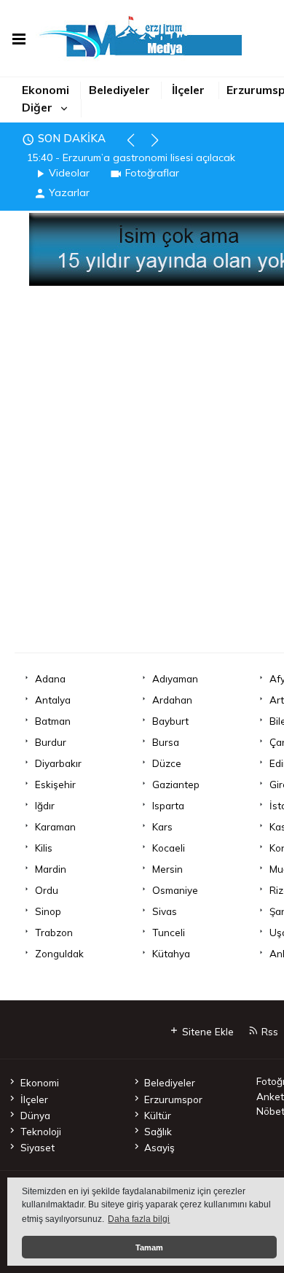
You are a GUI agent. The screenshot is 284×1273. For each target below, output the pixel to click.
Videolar (69, 172)
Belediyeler (119, 89)
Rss (268, 1031)
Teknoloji (40, 1131)
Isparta (168, 805)
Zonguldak (59, 953)
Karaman (55, 826)
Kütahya (171, 953)
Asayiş (159, 1147)
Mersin (167, 869)
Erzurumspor (173, 1099)
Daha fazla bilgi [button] (139, 1219)
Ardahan (172, 699)
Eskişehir (55, 784)
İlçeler (188, 89)
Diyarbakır (58, 763)
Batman (53, 721)
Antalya (53, 699)
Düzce (166, 763)
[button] (137, 147)
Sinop (48, 911)
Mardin (50, 869)
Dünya (35, 1115)
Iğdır (45, 805)
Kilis (43, 847)
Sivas (164, 911)
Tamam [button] (149, 1247)
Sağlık (158, 1131)
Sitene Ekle (206, 1031)
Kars (162, 826)
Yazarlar (69, 192)
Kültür (157, 1115)
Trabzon (54, 932)
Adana (50, 678)
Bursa (165, 742)
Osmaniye (175, 890)
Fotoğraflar (152, 172)
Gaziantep (176, 784)
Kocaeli (168, 847)
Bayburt (170, 721)
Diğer (37, 107)
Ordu (46, 890)
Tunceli (168, 932)
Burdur (50, 742)
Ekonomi (45, 89)
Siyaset (37, 1147)
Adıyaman (175, 678)
